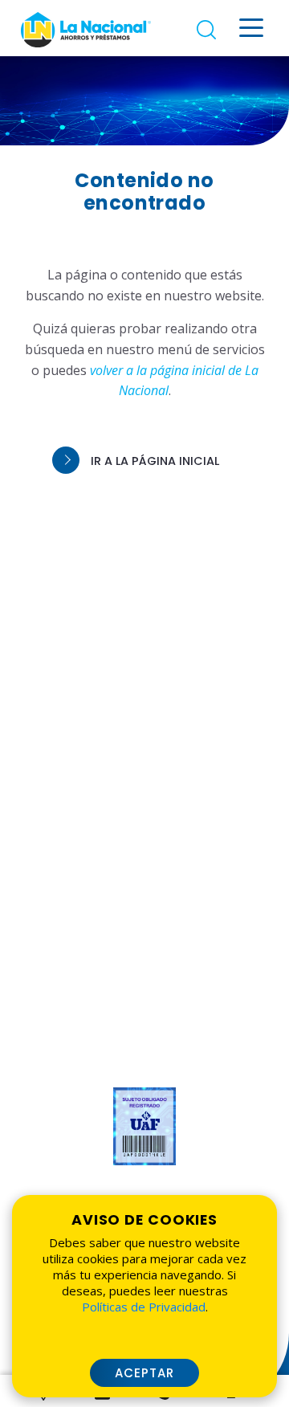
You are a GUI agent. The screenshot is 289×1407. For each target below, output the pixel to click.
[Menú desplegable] (251, 28)
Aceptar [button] (144, 1372)
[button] (144, 461)
